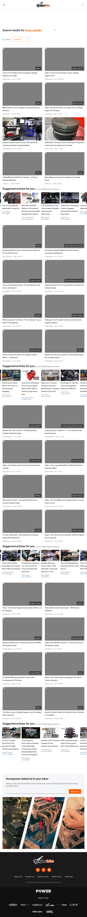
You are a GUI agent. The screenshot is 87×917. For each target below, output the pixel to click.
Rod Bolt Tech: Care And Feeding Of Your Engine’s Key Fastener (50, 743)
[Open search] (82, 5)
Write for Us (57, 876)
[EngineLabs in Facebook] (43, 870)
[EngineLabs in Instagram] (38, 870)
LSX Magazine (28, 219)
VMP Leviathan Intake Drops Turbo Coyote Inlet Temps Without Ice (70, 743)
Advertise (69, 876)
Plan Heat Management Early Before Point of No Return (70, 566)
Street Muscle (47, 751)
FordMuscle (66, 219)
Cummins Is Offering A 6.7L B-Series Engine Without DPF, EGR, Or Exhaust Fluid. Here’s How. (30, 388)
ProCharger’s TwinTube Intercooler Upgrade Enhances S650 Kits (70, 385)
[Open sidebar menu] (4, 4)
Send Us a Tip (43, 876)
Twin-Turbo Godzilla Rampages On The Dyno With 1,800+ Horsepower (11, 566)
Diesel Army (27, 399)
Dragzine (7, 213)
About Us (18, 876)
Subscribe (75, 791)
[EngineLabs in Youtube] (49, 870)
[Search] (55, 30)
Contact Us (29, 876)
